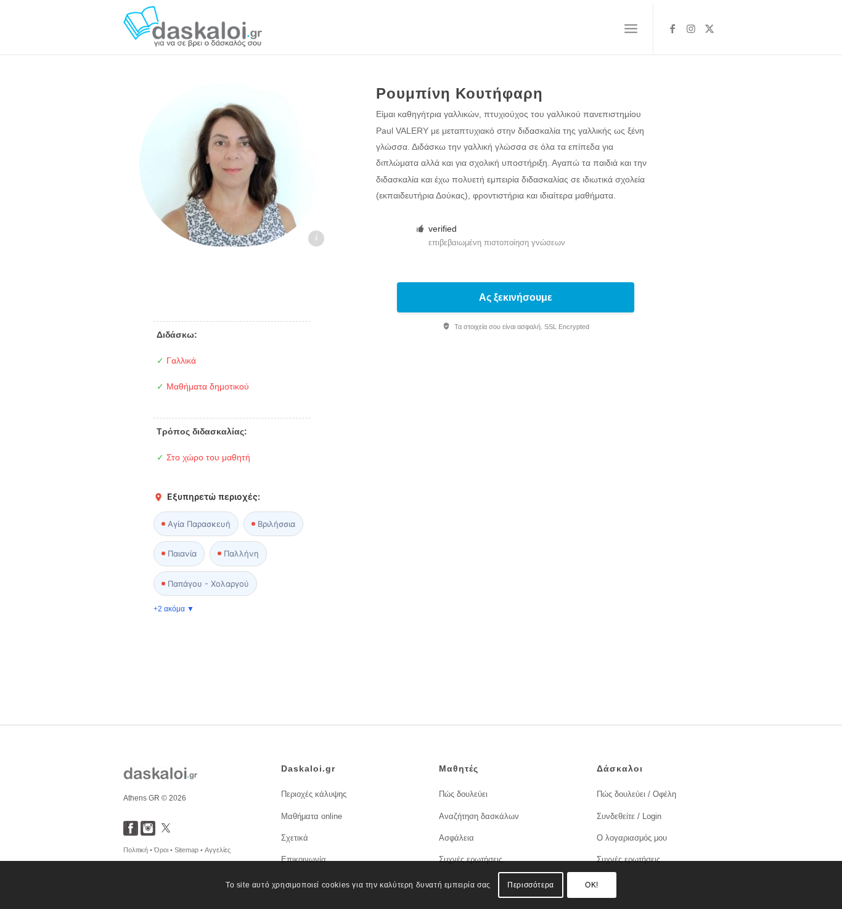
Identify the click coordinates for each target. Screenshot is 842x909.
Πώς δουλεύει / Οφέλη (636, 794)
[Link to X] (709, 28)
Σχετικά (294, 837)
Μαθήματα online (311, 816)
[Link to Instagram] (691, 28)
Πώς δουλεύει (463, 794)
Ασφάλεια (456, 837)
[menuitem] (630, 29)
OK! (592, 885)
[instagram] (148, 832)
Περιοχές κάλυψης (313, 794)
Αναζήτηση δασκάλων (479, 816)
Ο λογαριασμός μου (632, 837)
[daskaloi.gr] (192, 28)
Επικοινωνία (303, 859)
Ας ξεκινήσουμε (515, 297)
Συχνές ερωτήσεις (470, 859)
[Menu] (630, 29)
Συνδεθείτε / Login (629, 816)
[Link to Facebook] (672, 28)
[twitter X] (166, 832)
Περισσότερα (530, 885)
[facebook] (130, 832)
